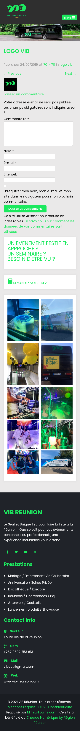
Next (70, 73)
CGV (41, 707)
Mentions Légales (22, 707)
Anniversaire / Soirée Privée (30, 582)
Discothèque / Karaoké (26, 589)
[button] (40, 282)
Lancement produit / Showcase (33, 609)
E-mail (10, 163)
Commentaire (16, 119)
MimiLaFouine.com (42, 712)
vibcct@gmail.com (19, 666)
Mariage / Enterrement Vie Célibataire (38, 576)
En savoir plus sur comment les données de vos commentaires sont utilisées (39, 226)
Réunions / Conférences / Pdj (31, 596)
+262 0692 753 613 (18, 652)
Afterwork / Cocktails (24, 603)
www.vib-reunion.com (21, 681)
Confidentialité (60, 707)
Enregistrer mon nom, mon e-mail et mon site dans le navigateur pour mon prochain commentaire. (38, 196)
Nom (9, 151)
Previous (12, 73)
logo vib (66, 64)
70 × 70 (49, 64)
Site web (10, 174)
